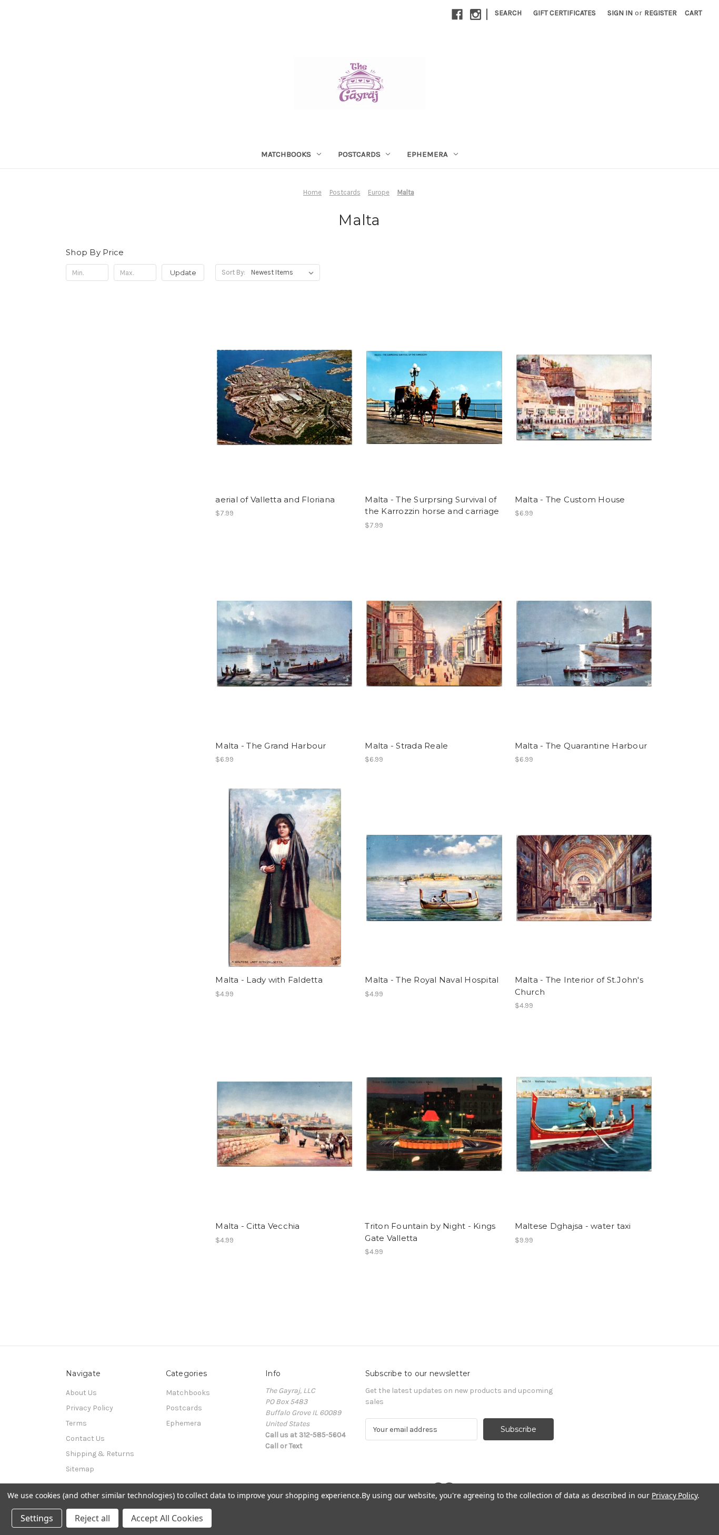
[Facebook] (457, 14)
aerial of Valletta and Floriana (275, 499)
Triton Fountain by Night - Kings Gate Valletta (430, 1232)
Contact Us (85, 1438)
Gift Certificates (564, 12)
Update (183, 272)
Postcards (359, 154)
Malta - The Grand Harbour (270, 746)
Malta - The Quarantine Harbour (581, 746)
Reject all (92, 1518)
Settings (37, 1518)
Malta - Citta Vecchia (257, 1226)
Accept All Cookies (167, 1518)
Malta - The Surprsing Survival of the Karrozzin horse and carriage (432, 505)
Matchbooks (286, 154)
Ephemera (427, 154)
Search (508, 12)
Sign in (620, 12)
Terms (76, 1423)
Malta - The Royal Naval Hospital (431, 980)
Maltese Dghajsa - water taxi (573, 1226)
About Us (81, 1392)
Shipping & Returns (100, 1453)
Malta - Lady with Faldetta (269, 980)
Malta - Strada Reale (406, 746)
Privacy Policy (89, 1407)
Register (660, 12)
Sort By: (233, 272)
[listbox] (284, 272)
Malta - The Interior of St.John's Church (579, 986)
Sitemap (80, 1469)
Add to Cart (284, 397)
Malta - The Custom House (570, 499)
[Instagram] (475, 14)
